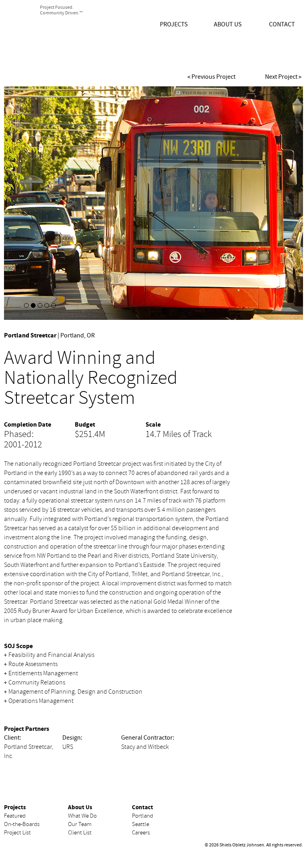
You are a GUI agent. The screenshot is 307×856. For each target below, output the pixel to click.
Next (273, 205)
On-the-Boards (22, 824)
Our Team (80, 824)
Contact (282, 24)
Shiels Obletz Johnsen (59, 34)
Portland (142, 816)
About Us (227, 24)
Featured (15, 816)
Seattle (140, 824)
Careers (141, 832)
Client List (80, 832)
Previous (34, 205)
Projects (173, 24)
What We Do (82, 816)
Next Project (281, 77)
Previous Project (213, 77)
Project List (17, 832)
